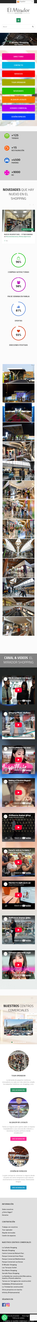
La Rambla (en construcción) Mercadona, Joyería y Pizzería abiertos (17, 1279)
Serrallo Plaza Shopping (10, 1275)
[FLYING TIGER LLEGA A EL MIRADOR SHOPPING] (18, 221)
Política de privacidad (12, 1318)
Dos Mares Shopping (9, 1272)
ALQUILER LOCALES (18, 99)
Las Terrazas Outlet (9, 1270)
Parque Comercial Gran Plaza (12, 1258)
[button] (4, 1317)
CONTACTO (18, 65)
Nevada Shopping (8, 1252)
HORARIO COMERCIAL (18, 108)
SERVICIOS (18, 73)
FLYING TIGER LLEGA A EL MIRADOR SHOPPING (17, 235)
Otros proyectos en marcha (12, 1292)
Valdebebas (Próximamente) (12, 1286)
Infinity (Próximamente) (10, 1294)
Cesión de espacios (9, 1238)
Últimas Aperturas (25, 239)
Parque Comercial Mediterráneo (13, 1261)
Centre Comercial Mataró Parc (13, 1255)
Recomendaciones (12, 239)
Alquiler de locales (8, 1235)
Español (22, 1)
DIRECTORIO (18, 56)
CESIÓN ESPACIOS (18, 116)
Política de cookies (18, 1320)
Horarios (5, 1217)
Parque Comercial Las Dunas (12, 1264)
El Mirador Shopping (9, 1267)
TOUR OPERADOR (18, 82)
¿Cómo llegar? (7, 1214)
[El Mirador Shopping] (18, 10)
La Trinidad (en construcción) (12, 1289)
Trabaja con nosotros (10, 1229)
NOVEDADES (18, 91)
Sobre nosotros (7, 1211)
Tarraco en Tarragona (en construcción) (16, 1283)
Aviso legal (25, 1318)
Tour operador (7, 1232)
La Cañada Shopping (9, 1250)
